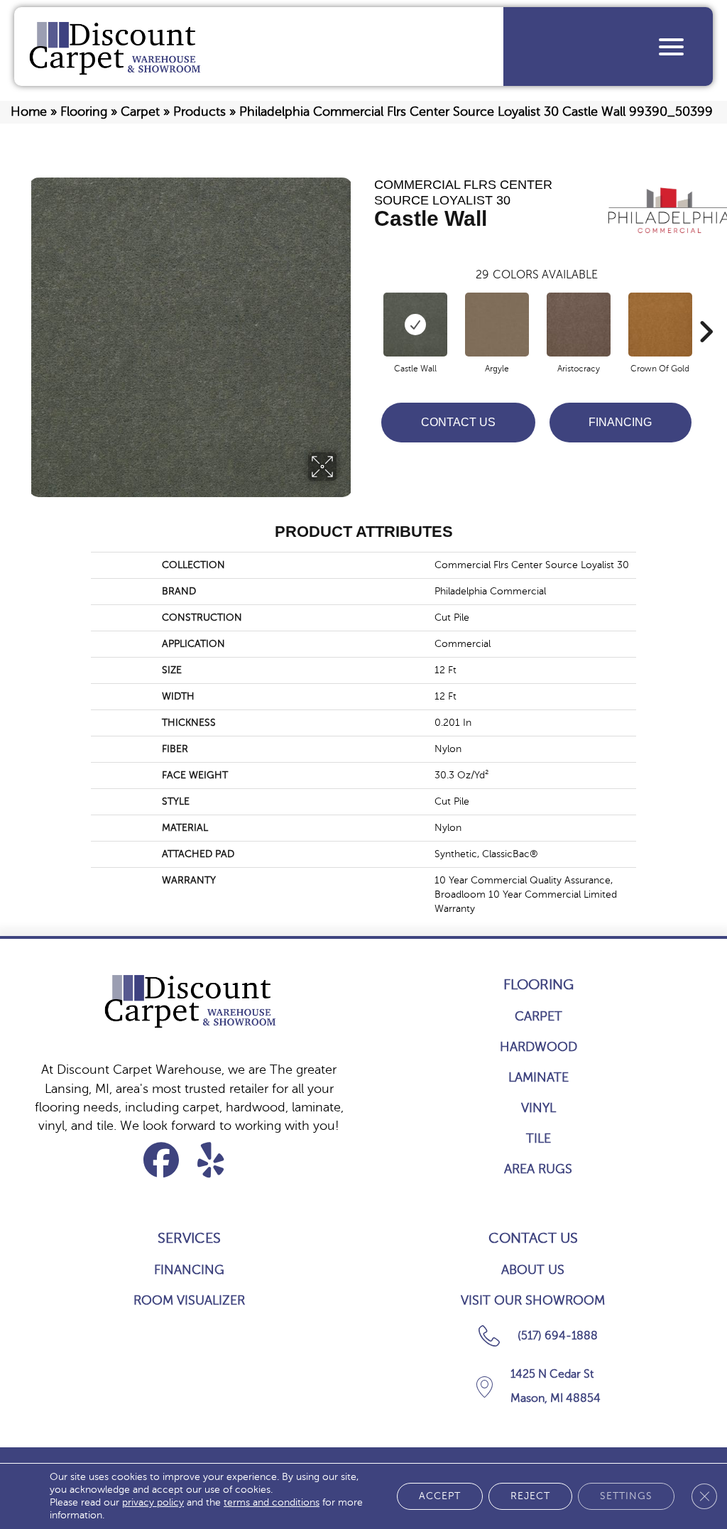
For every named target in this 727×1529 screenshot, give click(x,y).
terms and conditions (271, 1502)
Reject (530, 1496)
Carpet (140, 111)
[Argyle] (496, 324)
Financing (620, 422)
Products (199, 111)
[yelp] (211, 1160)
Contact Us (458, 422)
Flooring (83, 111)
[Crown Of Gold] (660, 324)
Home (29, 111)
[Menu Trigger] (671, 46)
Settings (626, 1496)
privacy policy (153, 1502)
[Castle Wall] (415, 324)
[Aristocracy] (578, 324)
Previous (367, 310)
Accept (440, 1496)
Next (705, 310)
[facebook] (161, 1160)
